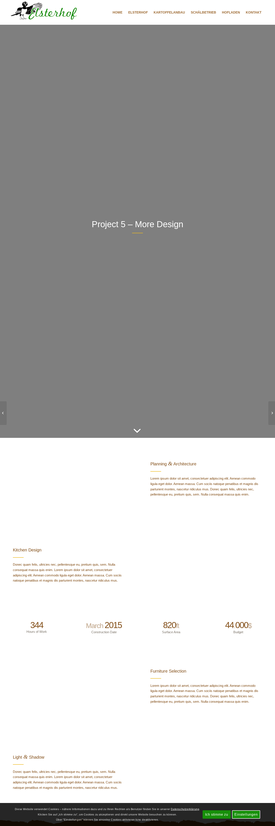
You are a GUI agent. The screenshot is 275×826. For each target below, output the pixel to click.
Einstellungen (246, 814)
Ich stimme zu (216, 814)
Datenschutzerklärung (185, 809)
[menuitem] (117, 12)
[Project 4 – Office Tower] (3, 413)
